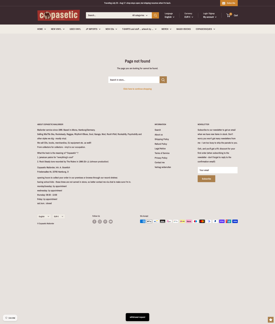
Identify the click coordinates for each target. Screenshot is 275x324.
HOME (40, 29)
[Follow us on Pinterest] (105, 222)
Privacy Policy (161, 157)
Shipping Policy (162, 139)
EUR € (56, 216)
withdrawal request (137, 317)
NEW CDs (110, 29)
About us (159, 134)
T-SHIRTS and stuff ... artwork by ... (137, 29)
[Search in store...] (163, 79)
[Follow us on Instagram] (100, 222)
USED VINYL (75, 29)
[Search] (155, 15)
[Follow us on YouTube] (111, 222)
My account (208, 17)
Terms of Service (162, 153)
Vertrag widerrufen (163, 167)
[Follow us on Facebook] (94, 222)
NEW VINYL (56, 29)
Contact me (160, 162)
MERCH (165, 29)
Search (158, 129)
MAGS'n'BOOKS (183, 29)
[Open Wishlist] (271, 320)
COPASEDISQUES (204, 29)
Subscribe (231, 2)
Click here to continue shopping (137, 88)
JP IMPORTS (91, 29)
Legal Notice (160, 148)
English (42, 216)
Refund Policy (161, 143)
